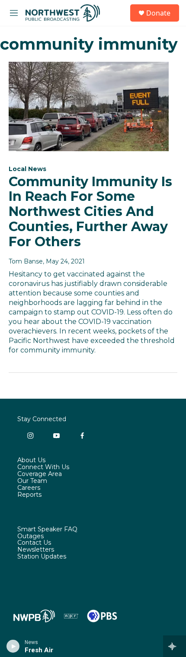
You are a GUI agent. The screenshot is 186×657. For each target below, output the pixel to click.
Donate (158, 13)
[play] (13, 646)
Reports (29, 495)
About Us (31, 460)
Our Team (32, 481)
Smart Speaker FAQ (47, 529)
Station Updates (41, 556)
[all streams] (174, 646)
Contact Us (34, 543)
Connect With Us (43, 467)
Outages (30, 536)
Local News (27, 169)
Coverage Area (39, 474)
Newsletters (35, 549)
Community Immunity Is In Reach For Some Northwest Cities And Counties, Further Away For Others (90, 212)
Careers (28, 488)
